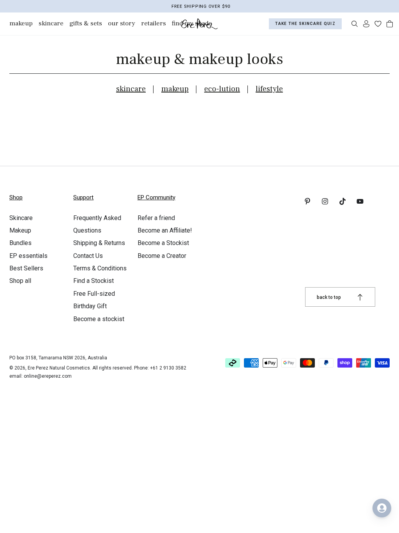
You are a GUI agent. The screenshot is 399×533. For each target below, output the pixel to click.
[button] (354, 24)
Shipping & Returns (99, 243)
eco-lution (222, 89)
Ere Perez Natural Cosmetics (59, 368)
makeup (175, 89)
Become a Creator (162, 255)
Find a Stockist (93, 280)
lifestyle (269, 89)
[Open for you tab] (382, 508)
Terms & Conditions (100, 268)
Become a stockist (98, 319)
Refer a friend (156, 218)
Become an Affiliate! (165, 230)
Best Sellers (26, 268)
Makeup (20, 230)
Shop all (20, 280)
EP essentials (28, 255)
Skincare (21, 218)
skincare (131, 89)
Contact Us (88, 255)
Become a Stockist (163, 243)
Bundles (20, 243)
